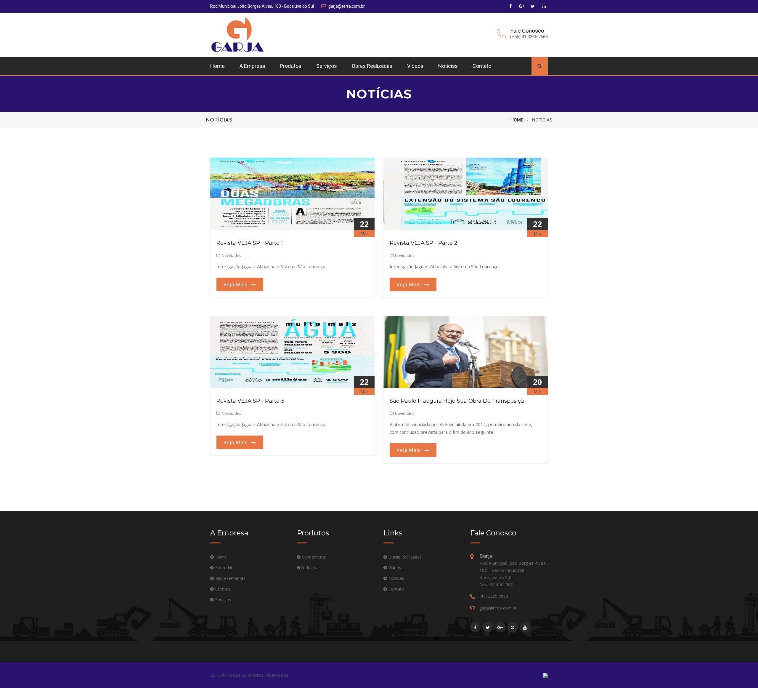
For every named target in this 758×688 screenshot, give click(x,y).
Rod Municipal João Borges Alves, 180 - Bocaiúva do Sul (262, 6)
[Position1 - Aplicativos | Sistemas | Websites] (545, 675)
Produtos (290, 66)
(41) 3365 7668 (493, 596)
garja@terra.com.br (346, 6)
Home (217, 66)
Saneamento (314, 557)
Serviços (326, 66)
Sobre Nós (225, 567)
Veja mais (237, 284)
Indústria (310, 567)
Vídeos (415, 66)
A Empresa (252, 66)
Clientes (222, 589)
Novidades (231, 255)
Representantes (230, 578)
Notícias (448, 66)
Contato (482, 66)
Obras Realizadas (372, 66)
